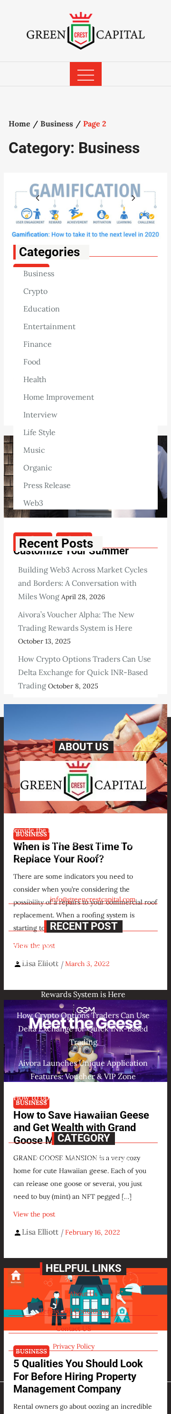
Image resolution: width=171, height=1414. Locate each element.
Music (34, 450)
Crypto (35, 291)
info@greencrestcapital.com (93, 899)
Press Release (47, 485)
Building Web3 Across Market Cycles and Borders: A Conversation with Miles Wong (82, 583)
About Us (83, 1293)
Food (32, 361)
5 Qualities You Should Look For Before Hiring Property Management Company (78, 1376)
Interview (40, 414)
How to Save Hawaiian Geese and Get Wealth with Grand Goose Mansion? (81, 1127)
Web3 (33, 503)
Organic (37, 467)
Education (41, 308)
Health (35, 379)
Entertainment (49, 326)
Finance (37, 344)
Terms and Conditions (73, 1311)
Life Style (39, 432)
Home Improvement (58, 397)
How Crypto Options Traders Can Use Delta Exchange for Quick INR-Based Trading (84, 672)
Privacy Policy (74, 1346)
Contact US (73, 1328)
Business (38, 273)
